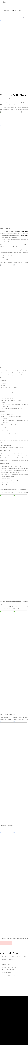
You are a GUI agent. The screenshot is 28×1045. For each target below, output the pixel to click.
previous (3, 983)
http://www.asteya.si (12, 975)
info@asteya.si (9, 972)
